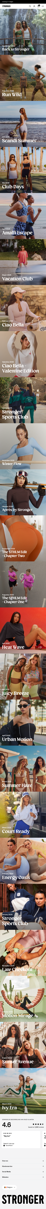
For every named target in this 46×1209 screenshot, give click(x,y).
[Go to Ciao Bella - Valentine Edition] (23, 354)
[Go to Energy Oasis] (23, 861)
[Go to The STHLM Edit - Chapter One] (23, 584)
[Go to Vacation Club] (23, 262)
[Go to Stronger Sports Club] (23, 400)
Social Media (6, 1172)
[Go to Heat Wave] (23, 630)
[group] (21, 1140)
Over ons (5, 1161)
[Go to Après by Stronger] (23, 492)
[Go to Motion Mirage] (23, 999)
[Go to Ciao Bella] (23, 308)
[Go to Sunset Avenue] (23, 1045)
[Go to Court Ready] (23, 815)
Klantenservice (7, 1166)
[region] (23, 1140)
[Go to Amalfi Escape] (23, 216)
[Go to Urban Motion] (23, 723)
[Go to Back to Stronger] (23, 32)
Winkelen (5, 1177)
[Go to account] (34, 6)
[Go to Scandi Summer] (23, 124)
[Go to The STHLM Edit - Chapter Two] (23, 538)
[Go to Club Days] (23, 170)
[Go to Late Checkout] (23, 953)
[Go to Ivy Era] (23, 1091)
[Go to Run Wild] (23, 78)
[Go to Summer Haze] (23, 769)
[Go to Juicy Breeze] (23, 676)
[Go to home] (6, 6)
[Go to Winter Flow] (23, 446)
